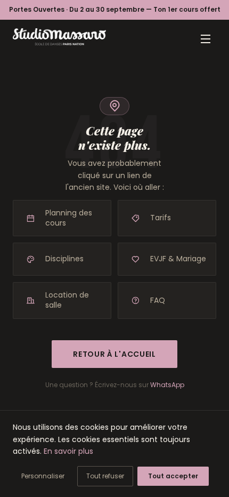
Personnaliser (42, 475)
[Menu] (205, 39)
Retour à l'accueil (114, 354)
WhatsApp (167, 384)
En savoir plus (68, 451)
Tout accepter (173, 475)
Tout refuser (105, 475)
